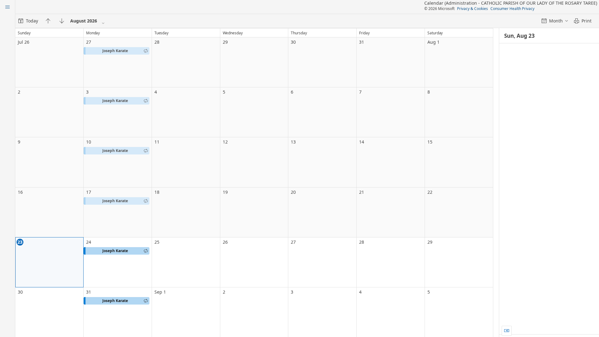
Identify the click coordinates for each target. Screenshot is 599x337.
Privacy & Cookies (472, 8)
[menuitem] (28, 21)
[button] (116, 51)
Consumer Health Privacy (512, 8)
